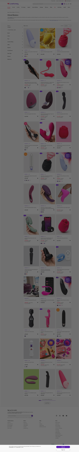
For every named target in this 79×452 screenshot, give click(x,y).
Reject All (63, 449)
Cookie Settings (11, 447)
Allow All (63, 446)
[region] (39, 448)
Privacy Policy (18, 447)
